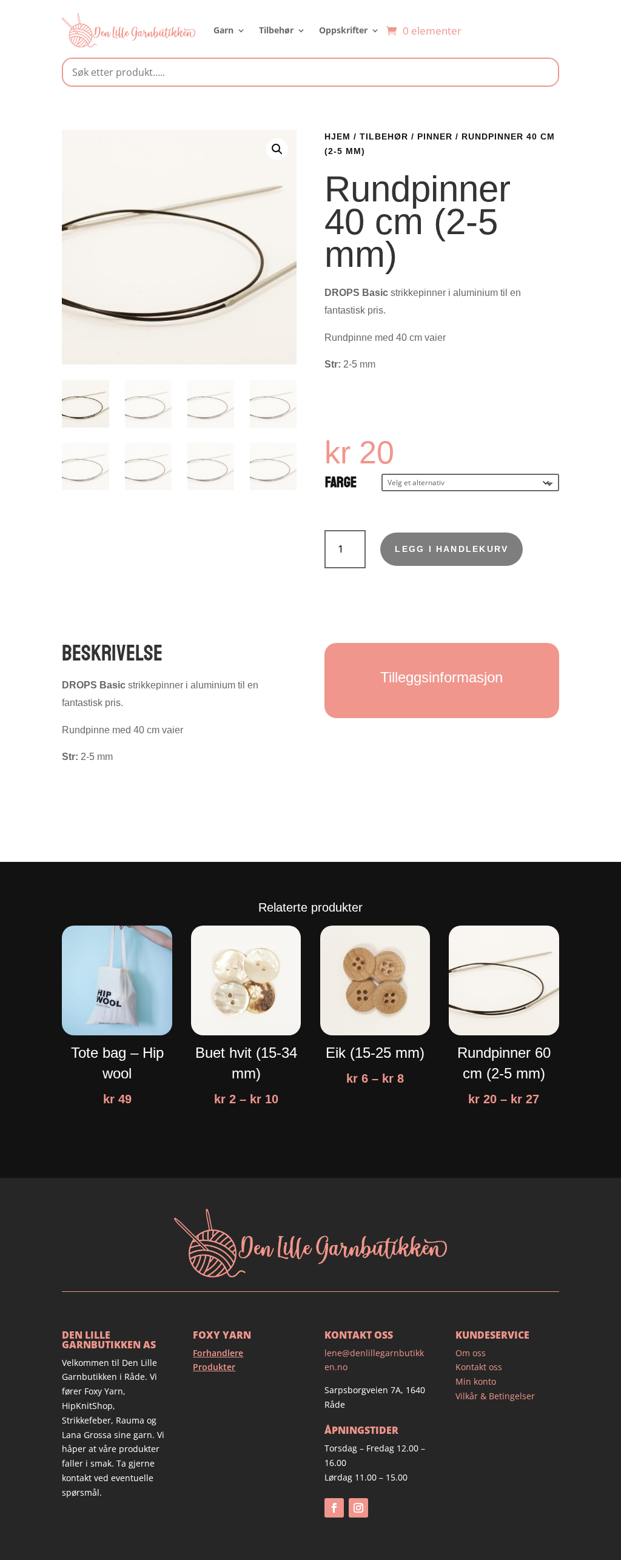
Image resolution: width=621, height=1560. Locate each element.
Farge (341, 482)
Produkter (214, 1367)
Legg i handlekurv (451, 549)
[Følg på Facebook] (334, 1508)
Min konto (475, 1381)
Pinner (434, 136)
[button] (277, 149)
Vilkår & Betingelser (495, 1396)
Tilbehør (276, 30)
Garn (223, 30)
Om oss (470, 1353)
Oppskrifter (343, 30)
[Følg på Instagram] (358, 1508)
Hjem (337, 136)
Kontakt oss (478, 1367)
